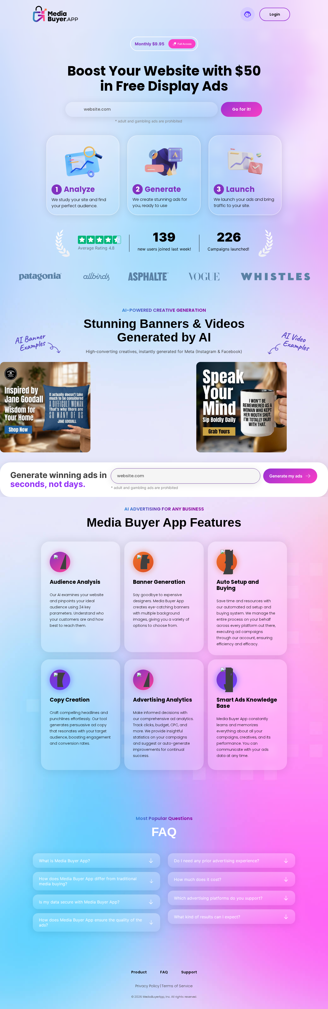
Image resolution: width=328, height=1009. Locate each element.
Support (189, 972)
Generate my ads (285, 476)
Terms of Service (177, 986)
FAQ (164, 972)
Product (139, 972)
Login (275, 14)
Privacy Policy (147, 986)
